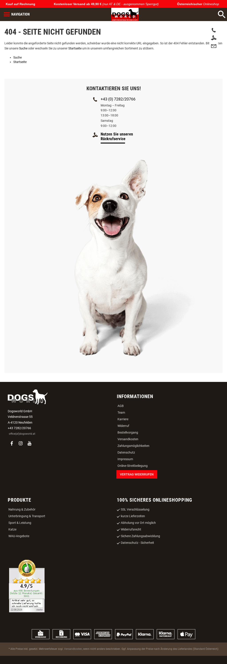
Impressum (125, 459)
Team (121, 412)
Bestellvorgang (127, 432)
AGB (120, 406)
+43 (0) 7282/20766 (118, 99)
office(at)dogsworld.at (22, 433)
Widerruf (123, 426)
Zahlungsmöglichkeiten (133, 446)
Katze (12, 529)
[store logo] (119, 14)
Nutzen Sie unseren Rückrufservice (117, 136)
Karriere (122, 419)
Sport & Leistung (19, 523)
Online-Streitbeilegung (132, 466)
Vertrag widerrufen (137, 474)
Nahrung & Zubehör (21, 509)
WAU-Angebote (18, 536)
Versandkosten (127, 439)
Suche (23, 48)
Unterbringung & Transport (26, 516)
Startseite (75, 48)
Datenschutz (126, 452)
